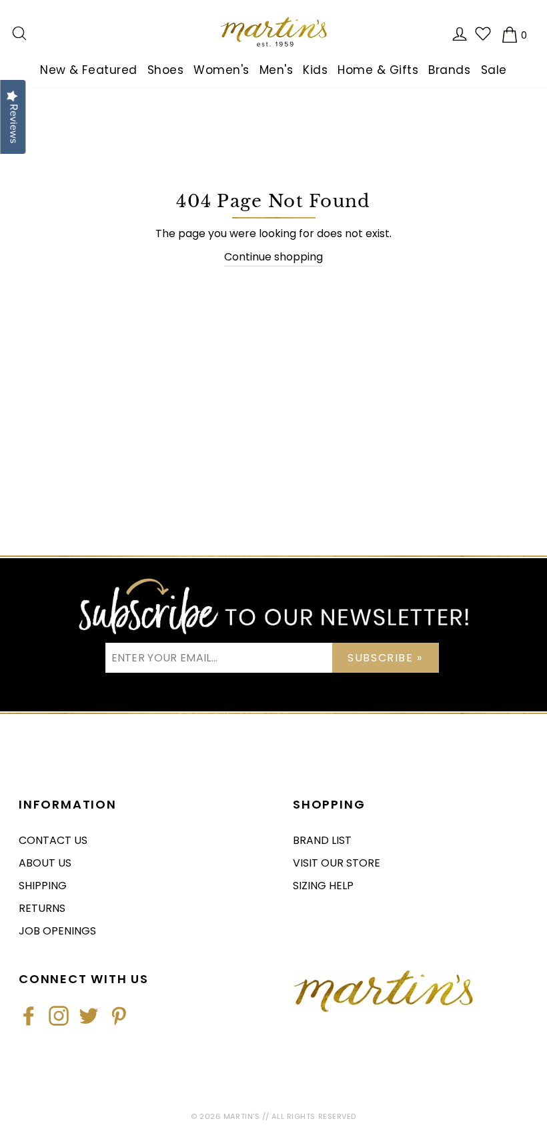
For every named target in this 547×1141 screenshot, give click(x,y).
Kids (315, 70)
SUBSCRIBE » (385, 657)
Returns (42, 908)
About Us (45, 863)
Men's (276, 70)
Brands (449, 70)
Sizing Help (323, 885)
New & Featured (88, 70)
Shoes (165, 70)
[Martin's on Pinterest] (119, 1016)
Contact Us (53, 840)
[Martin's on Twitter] (89, 1016)
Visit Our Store (336, 863)
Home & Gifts (378, 70)
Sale (494, 70)
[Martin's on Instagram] (59, 1016)
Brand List (322, 840)
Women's (221, 70)
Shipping (43, 885)
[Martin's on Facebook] (29, 1016)
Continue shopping (273, 256)
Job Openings (57, 931)
